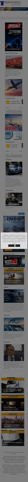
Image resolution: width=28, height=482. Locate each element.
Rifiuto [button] (17, 245)
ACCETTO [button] (11, 245)
